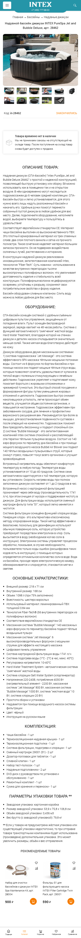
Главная (18, 17)
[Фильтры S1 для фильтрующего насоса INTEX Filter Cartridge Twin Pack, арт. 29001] (55, 870)
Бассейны (33, 17)
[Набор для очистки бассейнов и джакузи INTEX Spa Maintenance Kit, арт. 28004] (17, 870)
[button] (36, 862)
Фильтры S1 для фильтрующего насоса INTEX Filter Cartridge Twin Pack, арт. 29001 (58, 888)
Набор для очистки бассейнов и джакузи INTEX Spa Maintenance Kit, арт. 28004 (21, 888)
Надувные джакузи (56, 17)
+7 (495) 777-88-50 (40, 9)
